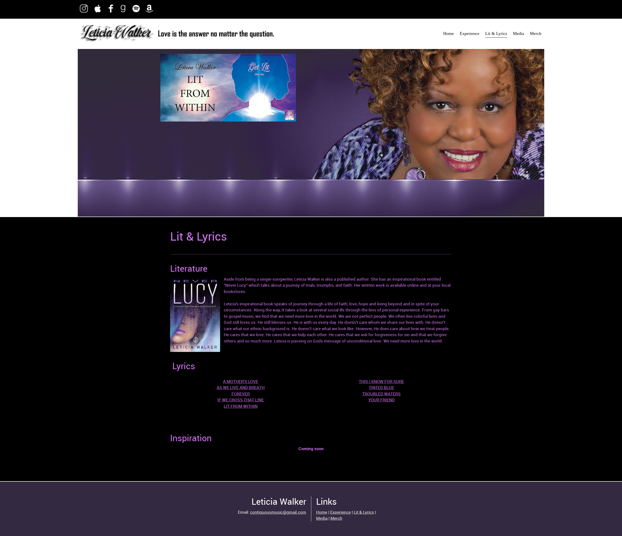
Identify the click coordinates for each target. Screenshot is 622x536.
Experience (340, 512)
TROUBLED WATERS (381, 394)
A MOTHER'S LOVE (240, 381)
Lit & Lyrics (364, 512)
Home (321, 512)
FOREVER (241, 394)
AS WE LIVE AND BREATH (241, 387)
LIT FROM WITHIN (241, 406)
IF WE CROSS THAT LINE (240, 400)
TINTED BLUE (381, 387)
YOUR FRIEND (381, 400)
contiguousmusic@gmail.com (278, 512)
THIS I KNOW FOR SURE (381, 381)
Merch (336, 518)
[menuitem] (448, 33)
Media (322, 518)
